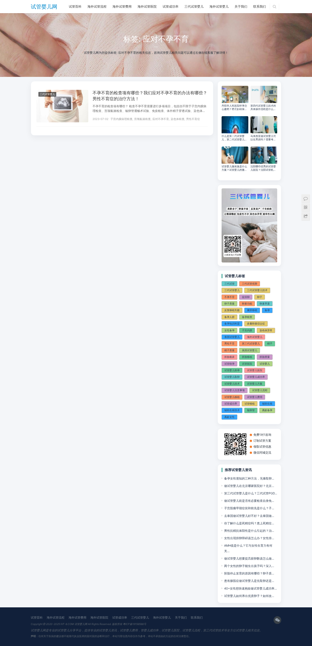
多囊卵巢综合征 (256, 323)
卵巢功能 (247, 303)
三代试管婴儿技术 (257, 290)
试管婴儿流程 (259, 390)
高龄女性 (229, 417)
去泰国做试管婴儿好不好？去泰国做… (249, 516)
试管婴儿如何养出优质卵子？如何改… (249, 596)
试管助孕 (229, 363)
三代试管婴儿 (194, 6)
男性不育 (229, 343)
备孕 (267, 310)
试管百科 (75, 6)
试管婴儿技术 (232, 383)
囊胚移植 (252, 310)
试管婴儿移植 (232, 397)
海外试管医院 (147, 6)
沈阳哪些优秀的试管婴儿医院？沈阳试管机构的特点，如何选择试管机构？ (263, 168)
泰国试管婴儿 (232, 337)
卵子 (259, 297)
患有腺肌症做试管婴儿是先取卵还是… (249, 581)
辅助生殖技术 (232, 410)
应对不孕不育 (160, 119)
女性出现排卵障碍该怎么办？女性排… (249, 538)
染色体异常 (266, 330)
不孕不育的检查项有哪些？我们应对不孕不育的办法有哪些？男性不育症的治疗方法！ (150, 95)
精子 (269, 343)
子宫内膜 (247, 330)
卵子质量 (229, 303)
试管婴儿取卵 (232, 376)
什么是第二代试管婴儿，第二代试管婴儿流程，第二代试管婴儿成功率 (234, 137)
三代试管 (229, 283)
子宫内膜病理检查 (121, 119)
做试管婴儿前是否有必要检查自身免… (249, 500)
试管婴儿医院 (254, 370)
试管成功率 (170, 6)
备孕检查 (247, 317)
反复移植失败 (232, 310)
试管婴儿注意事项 (234, 390)
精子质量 (229, 350)
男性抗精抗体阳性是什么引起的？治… (249, 530)
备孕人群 (229, 317)
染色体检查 (177, 119)
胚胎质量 (265, 356)
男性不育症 (193, 119)
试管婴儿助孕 (232, 370)
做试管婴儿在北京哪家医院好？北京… (249, 486)
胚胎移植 (247, 356)
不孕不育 (229, 297)
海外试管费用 (122, 6)
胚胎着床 (229, 356)
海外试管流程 (97, 6)
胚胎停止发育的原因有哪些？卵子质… (249, 573)
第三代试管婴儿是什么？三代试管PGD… (250, 493)
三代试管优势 (249, 283)
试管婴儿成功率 (256, 376)
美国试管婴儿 (249, 350)
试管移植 (250, 403)
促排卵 (246, 297)
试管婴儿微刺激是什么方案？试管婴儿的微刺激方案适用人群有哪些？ (234, 168)
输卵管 (251, 410)
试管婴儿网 (44, 6)
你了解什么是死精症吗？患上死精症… (249, 523)
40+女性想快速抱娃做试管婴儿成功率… (250, 588)
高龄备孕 (267, 410)
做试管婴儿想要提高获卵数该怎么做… (249, 558)
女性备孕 (229, 330)
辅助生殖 (267, 403)
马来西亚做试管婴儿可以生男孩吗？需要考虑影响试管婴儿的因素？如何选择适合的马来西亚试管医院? (263, 137)
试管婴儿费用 (254, 397)
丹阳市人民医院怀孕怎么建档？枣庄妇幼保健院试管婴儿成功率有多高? (234, 107)
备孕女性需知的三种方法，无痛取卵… (249, 478)
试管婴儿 (265, 363)
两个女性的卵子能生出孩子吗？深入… (249, 566)
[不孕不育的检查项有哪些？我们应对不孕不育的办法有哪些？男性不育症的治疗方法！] (62, 92)
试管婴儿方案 (254, 383)
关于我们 (241, 6)
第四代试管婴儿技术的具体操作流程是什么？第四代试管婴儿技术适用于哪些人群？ (263, 107)
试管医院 (247, 363)
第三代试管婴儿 (251, 343)
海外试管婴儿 (219, 6)
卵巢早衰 (265, 303)
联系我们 (259, 6)
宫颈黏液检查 (142, 119)
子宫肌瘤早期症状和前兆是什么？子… (249, 508)
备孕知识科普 (232, 323)
